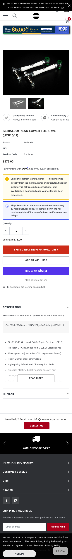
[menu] (5, 15)
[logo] (36, 15)
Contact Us (36, 426)
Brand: (6, 142)
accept (19, 554)
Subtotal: (7, 239)
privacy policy (52, 545)
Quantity (7, 223)
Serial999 (28, 142)
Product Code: (10, 154)
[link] (18, 103)
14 (8, 287)
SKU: (5, 148)
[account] (57, 11)
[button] (66, 11)
